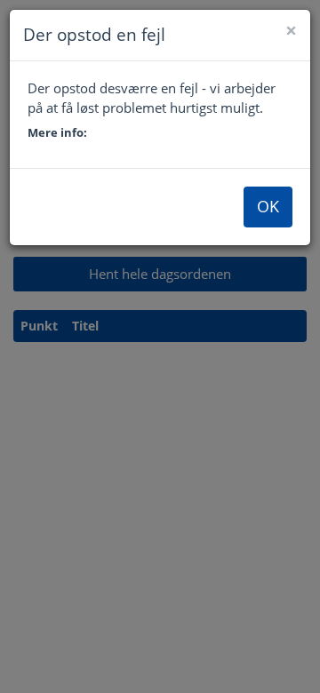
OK (268, 206)
